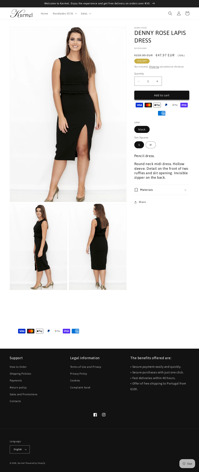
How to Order (18, 367)
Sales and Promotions (24, 394)
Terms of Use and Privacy (85, 367)
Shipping (154, 66)
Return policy (18, 387)
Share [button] (142, 202)
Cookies (75, 380)
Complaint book (80, 387)
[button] (65, 13)
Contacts (15, 401)
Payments (16, 380)
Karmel (21, 463)
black (142, 129)
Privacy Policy (78, 373)
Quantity (139, 73)
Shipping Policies (20, 373)
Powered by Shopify (35, 463)
